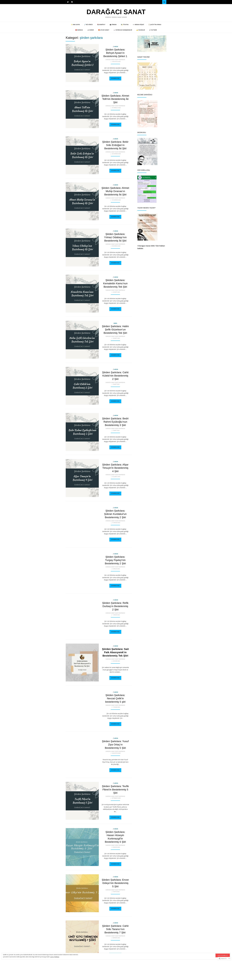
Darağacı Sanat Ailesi (112, 59)
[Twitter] (68, 2)
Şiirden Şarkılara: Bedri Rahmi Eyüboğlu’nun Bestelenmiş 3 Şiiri (115, 422)
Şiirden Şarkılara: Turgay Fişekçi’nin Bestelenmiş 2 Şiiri (115, 560)
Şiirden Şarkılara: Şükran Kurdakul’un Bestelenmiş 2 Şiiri (115, 514)
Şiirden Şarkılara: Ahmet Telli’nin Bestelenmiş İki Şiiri (115, 99)
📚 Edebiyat (101, 24)
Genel (115, 323)
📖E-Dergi (90, 30)
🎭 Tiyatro (125, 24)
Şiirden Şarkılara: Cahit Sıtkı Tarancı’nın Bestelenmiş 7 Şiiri (115, 929)
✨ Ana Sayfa (75, 24)
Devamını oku (115, 78)
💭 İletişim (153, 30)
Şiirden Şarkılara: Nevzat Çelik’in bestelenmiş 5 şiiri (115, 698)
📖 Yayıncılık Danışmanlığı (123, 30)
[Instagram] (72, 2)
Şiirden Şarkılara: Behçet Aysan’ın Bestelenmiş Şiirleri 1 (115, 53)
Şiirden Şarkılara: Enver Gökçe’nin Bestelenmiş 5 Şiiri (115, 883)
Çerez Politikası (54, 957)
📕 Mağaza (79, 30)
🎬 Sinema (113, 24)
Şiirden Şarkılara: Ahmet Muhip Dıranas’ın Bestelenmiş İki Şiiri (115, 191)
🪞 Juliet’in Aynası (154, 24)
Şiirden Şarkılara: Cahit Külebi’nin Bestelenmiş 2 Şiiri (115, 375)
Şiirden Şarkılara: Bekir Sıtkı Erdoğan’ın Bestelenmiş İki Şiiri (115, 145)
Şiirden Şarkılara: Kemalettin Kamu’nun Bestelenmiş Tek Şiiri (115, 283)
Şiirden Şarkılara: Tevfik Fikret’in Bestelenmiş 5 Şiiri (115, 789)
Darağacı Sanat (116, 11)
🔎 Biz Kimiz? (88, 24)
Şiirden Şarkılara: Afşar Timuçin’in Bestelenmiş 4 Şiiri (115, 468)
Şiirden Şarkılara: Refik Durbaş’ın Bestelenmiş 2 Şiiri (115, 606)
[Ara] (164, 2)
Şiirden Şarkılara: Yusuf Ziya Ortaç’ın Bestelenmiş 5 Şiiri (115, 744)
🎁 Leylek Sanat (103, 30)
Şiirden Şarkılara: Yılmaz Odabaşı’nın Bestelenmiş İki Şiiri (115, 237)
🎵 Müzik (115, 46)
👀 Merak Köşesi (138, 24)
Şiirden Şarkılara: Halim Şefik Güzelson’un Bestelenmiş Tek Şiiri (115, 329)
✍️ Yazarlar (140, 30)
